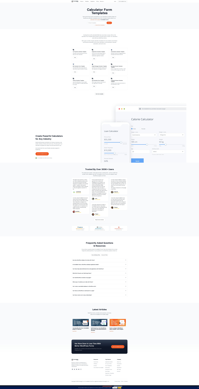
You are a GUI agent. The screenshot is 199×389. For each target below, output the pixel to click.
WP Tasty (119, 369)
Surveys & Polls (108, 363)
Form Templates (108, 365)
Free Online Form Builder (98, 367)
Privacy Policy (117, 381)
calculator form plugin (95, 19)
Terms (122, 381)
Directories (107, 367)
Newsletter (119, 367)
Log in (115, 1)
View (75, 57)
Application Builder (109, 361)
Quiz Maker (107, 371)
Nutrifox (118, 371)
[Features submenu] (83, 1)
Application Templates (109, 373)
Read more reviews (99, 219)
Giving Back (119, 363)
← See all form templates (100, 25)
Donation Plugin (108, 375)
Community (96, 361)
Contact (95, 365)
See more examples (99, 93)
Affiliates (95, 363)
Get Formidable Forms (122, 1)
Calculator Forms (108, 369)
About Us (119, 361)
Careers (118, 365)
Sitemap (125, 381)
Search (109, 22)
